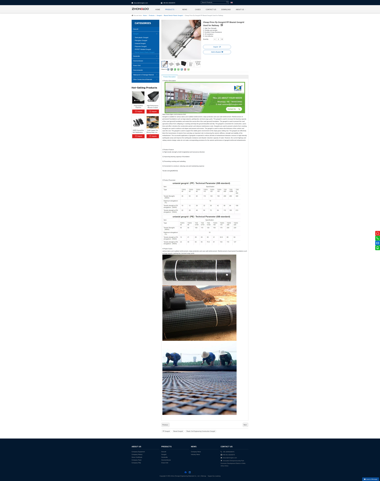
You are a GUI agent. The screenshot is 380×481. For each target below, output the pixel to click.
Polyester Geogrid (140, 46)
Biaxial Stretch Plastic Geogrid (144, 52)
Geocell (135, 29)
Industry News (195, 454)
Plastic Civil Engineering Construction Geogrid (200, 431)
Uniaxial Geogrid (140, 43)
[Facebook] (185, 472)
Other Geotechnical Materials (142, 79)
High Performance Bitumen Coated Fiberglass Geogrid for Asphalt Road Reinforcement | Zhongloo (153, 107)
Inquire (215, 47)
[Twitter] (193, 472)
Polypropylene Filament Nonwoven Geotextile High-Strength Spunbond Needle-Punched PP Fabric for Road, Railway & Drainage (138, 107)
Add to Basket (216, 52)
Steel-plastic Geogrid (141, 37)
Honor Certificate (137, 457)
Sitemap (203, 476)
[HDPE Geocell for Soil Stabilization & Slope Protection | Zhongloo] (138, 122)
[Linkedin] (189, 472)
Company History (137, 454)
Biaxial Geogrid (178, 431)
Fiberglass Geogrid (141, 40)
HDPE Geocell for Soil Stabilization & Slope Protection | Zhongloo (138, 131)
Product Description (169, 77)
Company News (196, 451)
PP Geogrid (166, 431)
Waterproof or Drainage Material (143, 75)
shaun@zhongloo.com (141, 3)
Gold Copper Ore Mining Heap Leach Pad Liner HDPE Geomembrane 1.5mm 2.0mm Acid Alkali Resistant (153, 131)
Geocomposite (138, 70)
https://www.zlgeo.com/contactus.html (174, 114)
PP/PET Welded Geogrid (143, 49)
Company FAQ (136, 463)
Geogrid (135, 34)
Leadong (217, 476)
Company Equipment (138, 451)
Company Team (137, 460)
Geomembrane (138, 61)
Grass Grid (136, 65)
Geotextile (136, 56)
